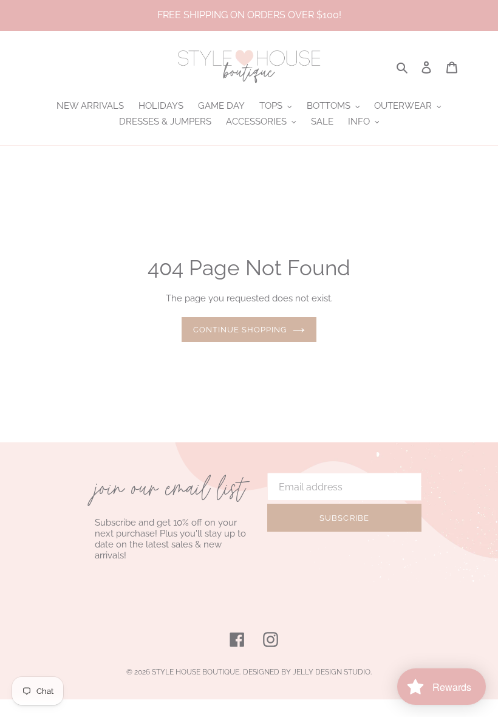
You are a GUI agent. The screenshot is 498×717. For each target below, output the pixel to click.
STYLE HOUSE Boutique (195, 672)
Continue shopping (240, 329)
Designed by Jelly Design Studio (306, 672)
